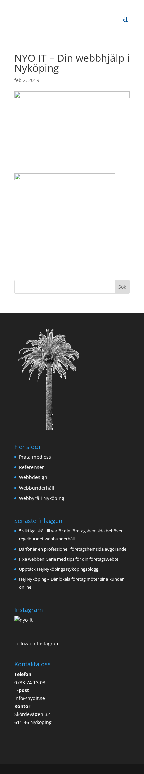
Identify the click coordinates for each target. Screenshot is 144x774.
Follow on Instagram (37, 643)
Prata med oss (35, 457)
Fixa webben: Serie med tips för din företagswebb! (68, 559)
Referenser (31, 467)
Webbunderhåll (36, 488)
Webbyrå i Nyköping (41, 498)
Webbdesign (33, 477)
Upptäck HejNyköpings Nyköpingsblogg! (59, 569)
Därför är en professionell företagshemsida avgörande (72, 549)
